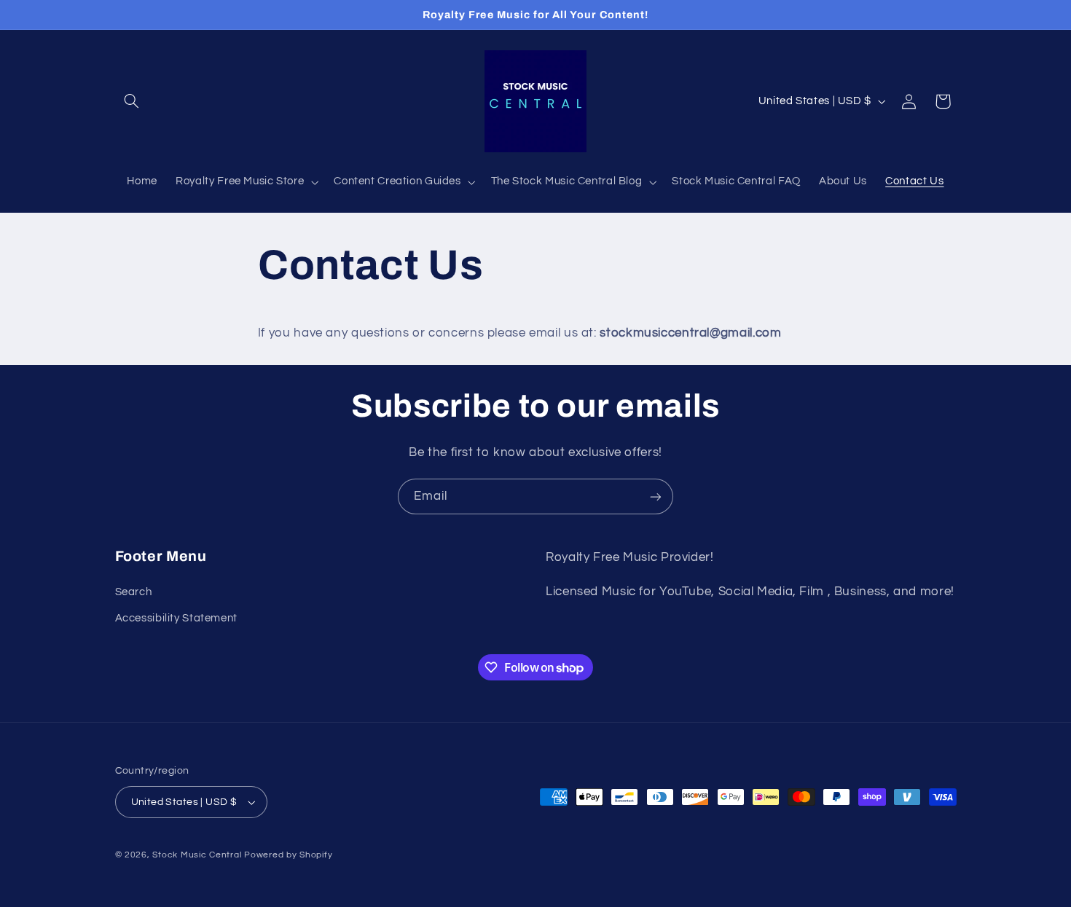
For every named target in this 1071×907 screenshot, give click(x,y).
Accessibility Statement (176, 617)
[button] (132, 101)
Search (133, 591)
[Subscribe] (655, 496)
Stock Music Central (196, 855)
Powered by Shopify (288, 855)
